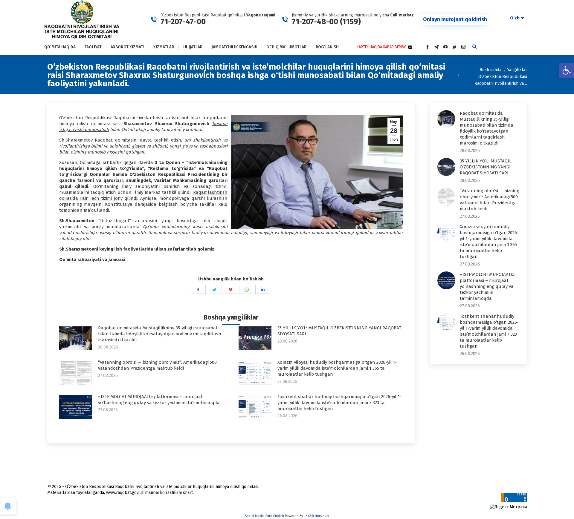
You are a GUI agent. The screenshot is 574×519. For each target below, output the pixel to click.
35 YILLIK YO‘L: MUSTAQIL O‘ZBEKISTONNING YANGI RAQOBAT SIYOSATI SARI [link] (339, 331)
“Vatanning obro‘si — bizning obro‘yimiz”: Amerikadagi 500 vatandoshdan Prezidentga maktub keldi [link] (157, 365)
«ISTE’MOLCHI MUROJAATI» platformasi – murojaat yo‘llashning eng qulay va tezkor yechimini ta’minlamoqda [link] (159, 399)
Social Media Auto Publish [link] (264, 516)
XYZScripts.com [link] (317, 516)
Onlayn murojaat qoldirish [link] (455, 19)
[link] (566, 70)
